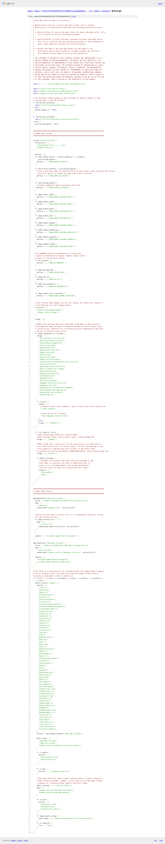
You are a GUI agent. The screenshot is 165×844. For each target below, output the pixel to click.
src (90, 11)
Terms (26, 840)
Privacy (19, 840)
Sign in (160, 3)
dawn (30, 11)
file (73, 16)
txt (155, 840)
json (161, 840)
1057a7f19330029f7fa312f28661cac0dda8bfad (63, 11)
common (105, 11)
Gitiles (13, 840)
